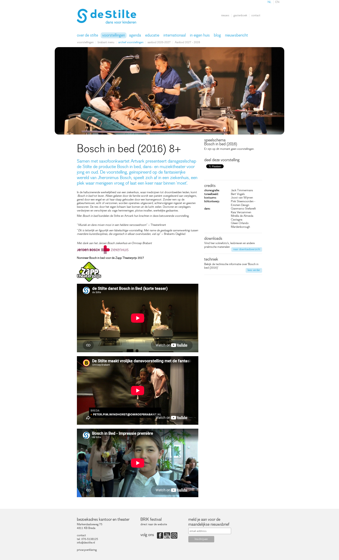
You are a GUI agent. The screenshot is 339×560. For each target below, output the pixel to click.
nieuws (225, 15)
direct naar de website (153, 524)
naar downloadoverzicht (246, 249)
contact (255, 15)
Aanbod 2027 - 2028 (187, 42)
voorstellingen (85, 42)
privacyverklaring (87, 550)
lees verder (254, 270)
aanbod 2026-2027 (159, 42)
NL (269, 2)
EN (277, 2)
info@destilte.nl (86, 542)
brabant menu (106, 42)
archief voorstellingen (130, 42)
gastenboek (240, 15)
